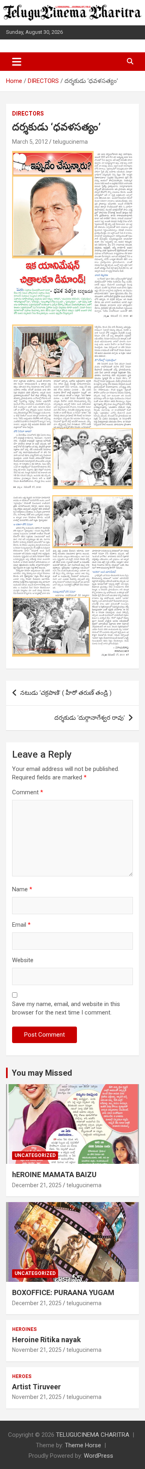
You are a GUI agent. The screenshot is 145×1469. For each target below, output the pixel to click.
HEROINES (24, 1329)
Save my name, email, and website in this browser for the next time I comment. (66, 1008)
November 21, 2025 (37, 1350)
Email (21, 924)
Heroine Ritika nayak (46, 1339)
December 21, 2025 (37, 1185)
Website (22, 960)
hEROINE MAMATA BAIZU (54, 1174)
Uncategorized (35, 1155)
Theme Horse (83, 1445)
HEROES (21, 1376)
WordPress (98, 1455)
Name (22, 889)
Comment (27, 792)
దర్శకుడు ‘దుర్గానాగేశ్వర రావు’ (89, 717)
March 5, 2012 (30, 141)
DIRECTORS (28, 113)
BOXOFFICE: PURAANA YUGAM (63, 1292)
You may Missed (42, 1073)
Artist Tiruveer (36, 1386)
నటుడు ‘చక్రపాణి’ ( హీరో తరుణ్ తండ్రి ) (66, 692)
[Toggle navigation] (16, 61)
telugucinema (70, 141)
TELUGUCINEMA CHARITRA (92, 1434)
